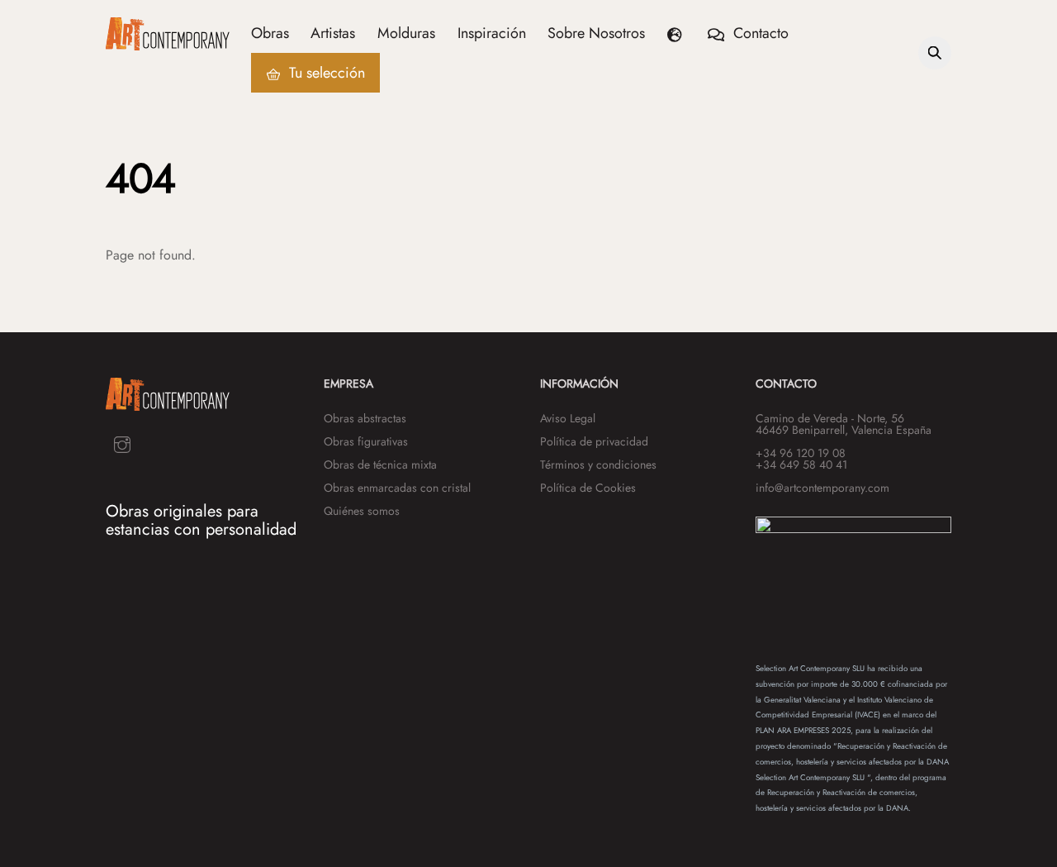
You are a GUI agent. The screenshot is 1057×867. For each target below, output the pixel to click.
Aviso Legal (567, 418)
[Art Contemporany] (168, 42)
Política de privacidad (594, 441)
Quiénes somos (362, 511)
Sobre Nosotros (596, 33)
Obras (270, 33)
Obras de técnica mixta (380, 464)
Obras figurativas (366, 441)
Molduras (406, 33)
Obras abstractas (365, 418)
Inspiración (491, 33)
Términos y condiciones (598, 464)
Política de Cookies (588, 487)
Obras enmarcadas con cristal (397, 487)
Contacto (759, 33)
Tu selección (325, 72)
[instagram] (122, 443)
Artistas (332, 33)
